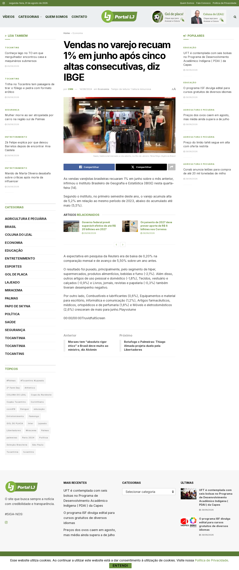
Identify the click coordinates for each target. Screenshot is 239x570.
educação (39, 409)
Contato (79, 17)
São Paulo (38, 445)
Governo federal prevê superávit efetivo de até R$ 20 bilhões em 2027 (99, 226)
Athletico (30, 388)
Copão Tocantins (16, 402)
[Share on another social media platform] (171, 167)
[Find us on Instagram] (4, 3)
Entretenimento (16, 137)
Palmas (11, 298)
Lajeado (12, 282)
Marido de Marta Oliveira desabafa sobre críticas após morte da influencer (28, 177)
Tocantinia (15, 338)
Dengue (24, 409)
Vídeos (9, 17)
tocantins (28, 452)
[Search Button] (235, 16)
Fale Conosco (203, 3)
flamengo (34, 416)
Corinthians (37, 402)
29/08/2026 (89, 233)
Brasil (10, 227)
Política (12, 314)
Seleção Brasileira (17, 445)
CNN (70, 89)
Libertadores (14, 430)
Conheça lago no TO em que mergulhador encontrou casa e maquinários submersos (25, 57)
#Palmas (11, 380)
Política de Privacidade (224, 3)
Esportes (13, 266)
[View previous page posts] (116, 244)
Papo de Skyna (17, 306)
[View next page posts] (122, 244)
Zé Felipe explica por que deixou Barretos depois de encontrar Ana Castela (27, 146)
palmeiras (12, 437)
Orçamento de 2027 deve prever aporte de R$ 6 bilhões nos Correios (156, 226)
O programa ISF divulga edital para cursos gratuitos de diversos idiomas (89, 518)
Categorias (28, 17)
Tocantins (12, 47)
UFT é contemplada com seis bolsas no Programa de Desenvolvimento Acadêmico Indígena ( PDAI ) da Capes (215, 497)
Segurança (12, 110)
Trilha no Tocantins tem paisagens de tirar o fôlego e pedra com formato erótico (29, 88)
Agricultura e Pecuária (26, 219)
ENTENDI (120, 565)
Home (67, 33)
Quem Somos (187, 3)
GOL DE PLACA (16, 274)
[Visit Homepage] (119, 16)
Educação (14, 250)
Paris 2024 (28, 437)
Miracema (13, 290)
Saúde (10, 322)
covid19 (11, 409)
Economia (78, 33)
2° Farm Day (13, 388)
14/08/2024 (86, 89)
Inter (30, 423)
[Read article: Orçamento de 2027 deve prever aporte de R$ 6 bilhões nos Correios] (130, 226)
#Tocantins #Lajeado (32, 380)
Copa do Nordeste (41, 395)
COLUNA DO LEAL (18, 234)
